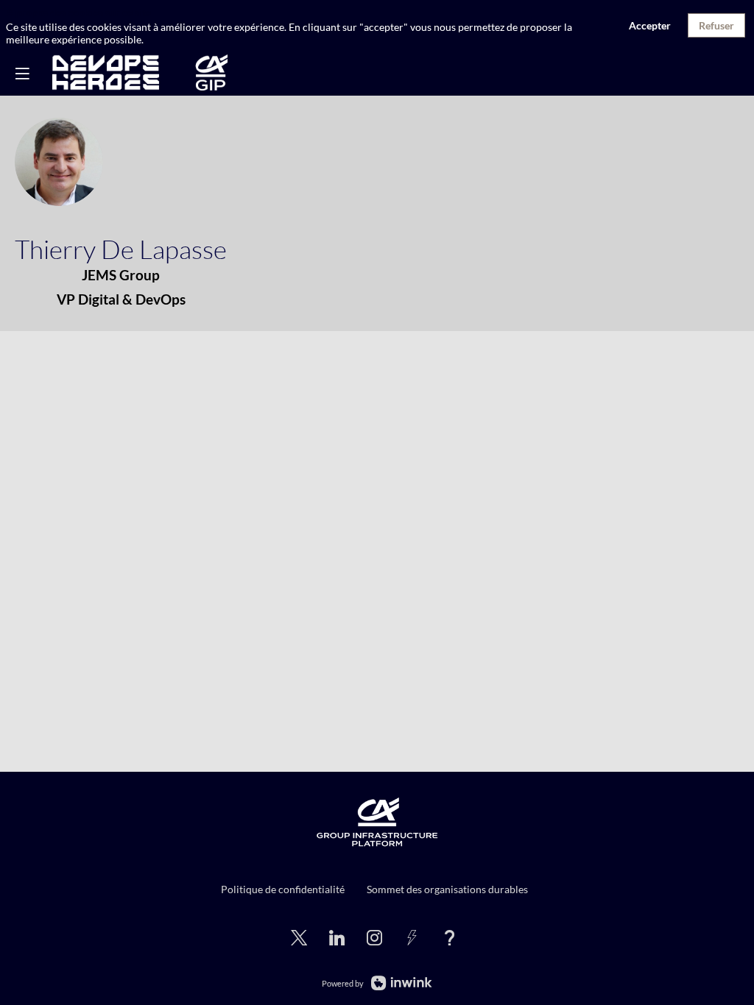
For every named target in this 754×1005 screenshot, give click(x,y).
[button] (22, 74)
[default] (374, 936)
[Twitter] (299, 936)
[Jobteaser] (412, 936)
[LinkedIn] (337, 936)
